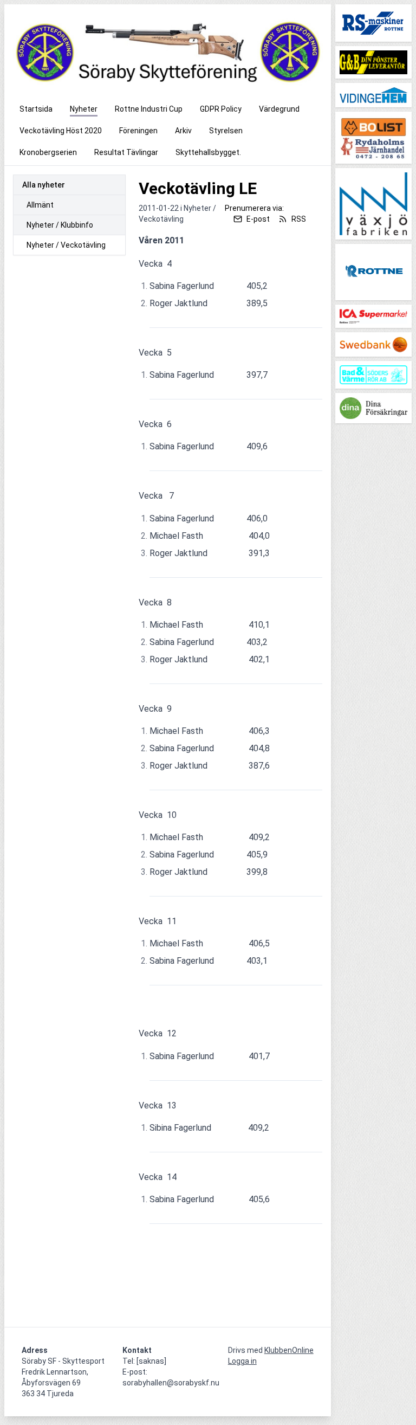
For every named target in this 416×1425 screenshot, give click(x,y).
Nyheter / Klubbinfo (60, 225)
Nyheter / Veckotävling (66, 245)
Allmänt (40, 205)
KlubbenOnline (289, 1350)
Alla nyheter (43, 184)
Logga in (242, 1361)
